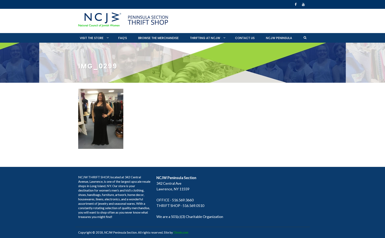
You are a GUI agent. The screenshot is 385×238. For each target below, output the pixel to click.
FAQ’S (122, 38)
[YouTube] (303, 4)
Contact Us (245, 38)
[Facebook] (295, 4)
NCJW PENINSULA (279, 38)
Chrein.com (180, 232)
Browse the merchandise (158, 38)
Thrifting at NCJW (205, 38)
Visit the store (91, 38)
